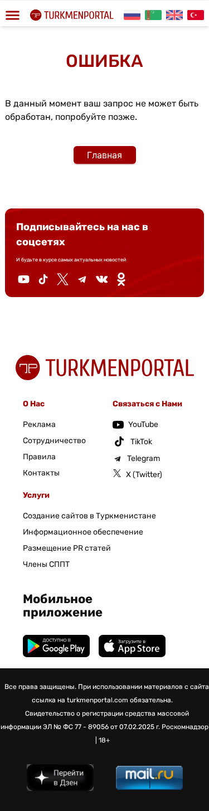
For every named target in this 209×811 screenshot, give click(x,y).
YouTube (143, 424)
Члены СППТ (46, 564)
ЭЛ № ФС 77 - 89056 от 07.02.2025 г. (101, 727)
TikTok (141, 441)
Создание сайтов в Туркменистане (89, 516)
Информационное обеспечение (83, 532)
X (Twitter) (144, 474)
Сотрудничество (54, 440)
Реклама (39, 424)
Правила (39, 457)
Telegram (143, 458)
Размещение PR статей (67, 548)
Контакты (41, 473)
